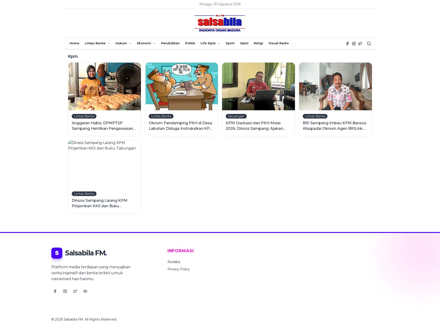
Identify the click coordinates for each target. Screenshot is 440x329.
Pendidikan (170, 43)
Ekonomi (144, 43)
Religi (258, 43)
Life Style (208, 43)
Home (74, 43)
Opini (244, 43)
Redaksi (174, 262)
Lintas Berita (95, 43)
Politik (190, 43)
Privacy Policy (179, 269)
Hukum (121, 43)
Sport (230, 43)
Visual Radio (279, 43)
